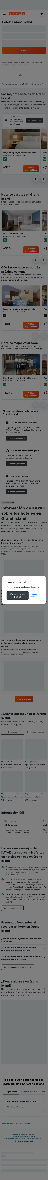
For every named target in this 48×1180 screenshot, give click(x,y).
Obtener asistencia (34, 595)
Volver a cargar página (17, 595)
